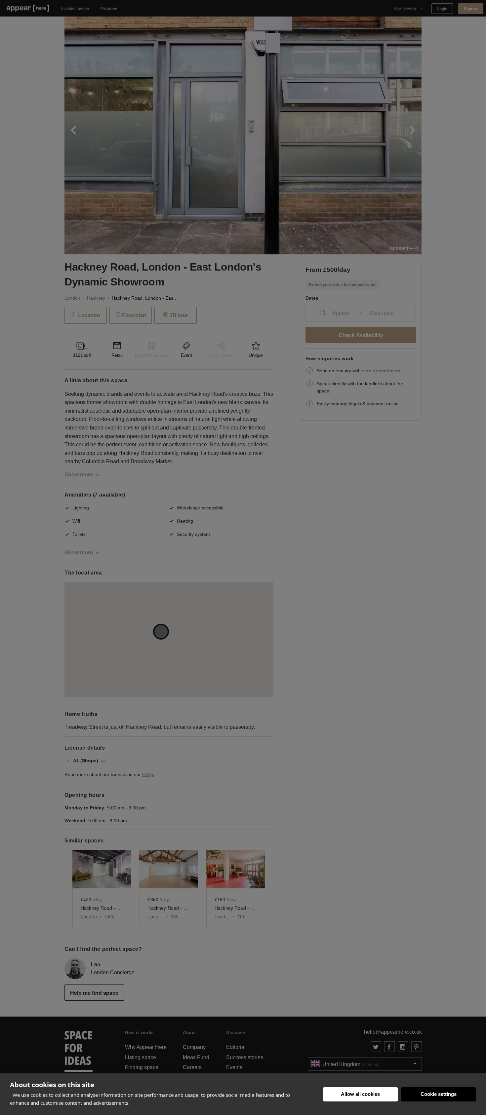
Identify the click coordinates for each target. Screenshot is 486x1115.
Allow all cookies (360, 1094)
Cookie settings (439, 1094)
